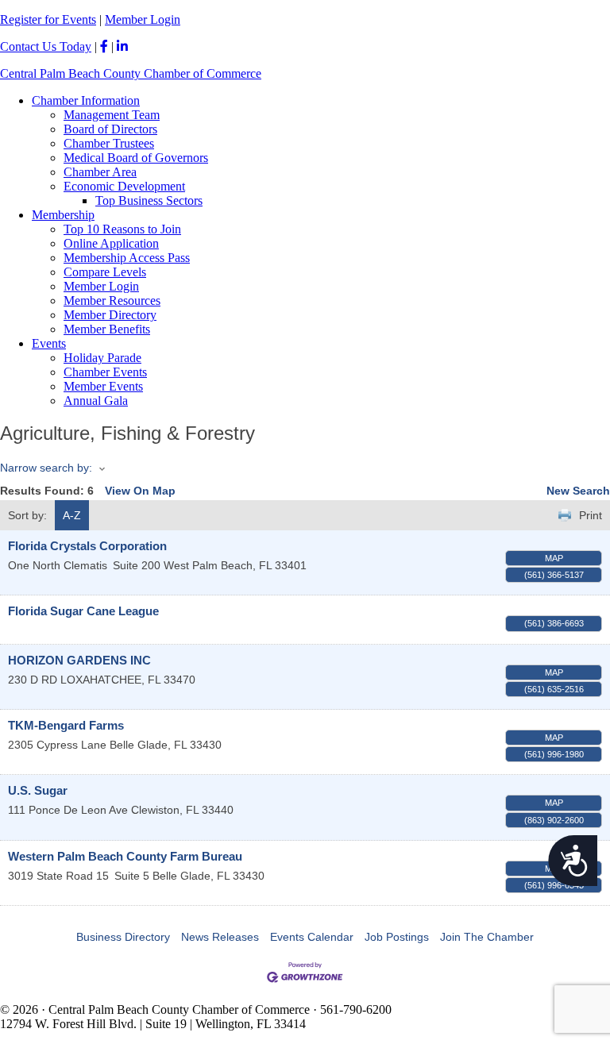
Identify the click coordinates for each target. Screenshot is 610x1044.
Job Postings (397, 936)
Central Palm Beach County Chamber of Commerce (130, 73)
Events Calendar (311, 936)
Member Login (142, 19)
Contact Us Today (45, 46)
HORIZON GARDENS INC (79, 660)
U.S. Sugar (38, 790)
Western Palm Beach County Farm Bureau (125, 856)
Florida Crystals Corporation (87, 546)
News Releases (220, 936)
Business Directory (123, 936)
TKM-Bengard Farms (66, 725)
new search (578, 490)
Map (554, 558)
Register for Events (48, 19)
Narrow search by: (46, 467)
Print (590, 515)
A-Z (72, 515)
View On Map (140, 490)
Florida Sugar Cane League (83, 611)
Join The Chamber (487, 936)
